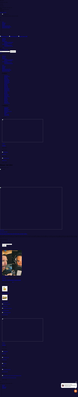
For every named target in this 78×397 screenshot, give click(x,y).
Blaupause (3, 365)
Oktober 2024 (6, 81)
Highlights (6, 108)
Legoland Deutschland (5, 314)
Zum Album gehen (3, 12)
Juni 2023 (6, 92)
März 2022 (6, 99)
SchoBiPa (6, 112)
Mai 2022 (5, 98)
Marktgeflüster (4, 154)
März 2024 (6, 86)
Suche (13, 51)
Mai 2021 (5, 100)
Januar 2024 (6, 87)
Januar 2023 (6, 95)
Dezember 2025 (7, 76)
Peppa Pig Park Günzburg (5, 310)
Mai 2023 (5, 93)
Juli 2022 (5, 97)
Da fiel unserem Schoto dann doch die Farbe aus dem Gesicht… (14, 233)
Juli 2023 (5, 91)
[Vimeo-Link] (13, 36)
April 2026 (6, 75)
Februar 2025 (6, 79)
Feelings (4, 145)
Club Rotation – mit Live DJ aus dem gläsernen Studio (9, 377)
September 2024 (7, 82)
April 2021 (6, 101)
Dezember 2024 (7, 80)
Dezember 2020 (7, 103)
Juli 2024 (5, 84)
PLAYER (4, 49)
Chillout (3, 143)
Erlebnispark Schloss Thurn (5, 293)
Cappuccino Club (4, 160)
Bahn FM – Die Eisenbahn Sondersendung (11, 280)
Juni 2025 (6, 77)
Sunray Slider (6, 114)
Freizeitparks (6, 107)
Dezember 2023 (7, 88)
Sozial (5, 113)
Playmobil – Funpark (5, 306)
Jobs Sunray (6, 110)
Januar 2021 (6, 102)
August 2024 (6, 83)
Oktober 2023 (6, 89)
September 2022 (7, 96)
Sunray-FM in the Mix (5, 371)
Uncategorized (6, 115)
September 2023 (7, 90)
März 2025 (6, 78)
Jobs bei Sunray (7, 109)
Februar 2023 (6, 94)
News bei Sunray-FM (8, 111)
